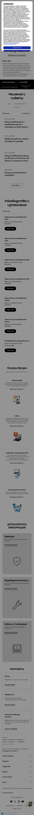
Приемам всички (17, 47)
